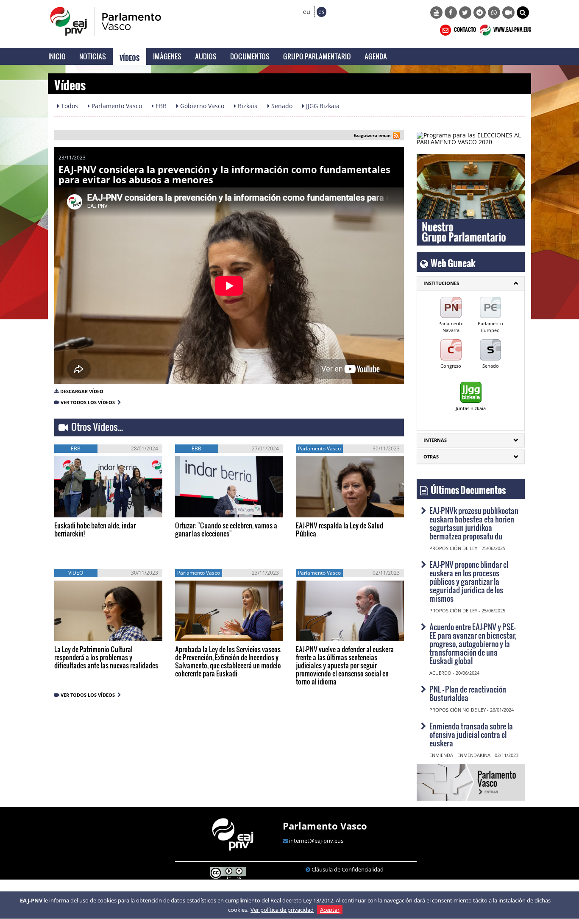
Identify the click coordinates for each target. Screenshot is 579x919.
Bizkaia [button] (247, 106)
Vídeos (129, 56)
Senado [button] (281, 106)
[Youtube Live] (508, 12)
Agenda (376, 56)
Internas (435, 440)
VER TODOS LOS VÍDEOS (89, 402)
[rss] (396, 136)
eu (306, 12)
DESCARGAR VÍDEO (81, 391)
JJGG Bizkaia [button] (322, 106)
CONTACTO (464, 28)
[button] (523, 12)
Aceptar (330, 909)
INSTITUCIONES (441, 283)
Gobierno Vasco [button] (201, 106)
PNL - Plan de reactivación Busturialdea (467, 693)
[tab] (470, 283)
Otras (431, 456)
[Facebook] (451, 12)
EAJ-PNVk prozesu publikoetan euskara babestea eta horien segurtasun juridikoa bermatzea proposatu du (473, 523)
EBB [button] (160, 106)
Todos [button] (68, 106)
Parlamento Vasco (325, 825)
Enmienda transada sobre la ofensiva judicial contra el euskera (471, 734)
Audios (206, 56)
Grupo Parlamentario (317, 56)
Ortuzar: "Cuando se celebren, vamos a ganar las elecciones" (226, 529)
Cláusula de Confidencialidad (348, 869)
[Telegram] (479, 12)
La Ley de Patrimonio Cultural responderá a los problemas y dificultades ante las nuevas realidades (106, 657)
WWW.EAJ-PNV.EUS (512, 28)
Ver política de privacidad (282, 909)
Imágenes (167, 56)
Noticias (92, 56)
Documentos (250, 56)
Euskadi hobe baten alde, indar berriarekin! (95, 529)
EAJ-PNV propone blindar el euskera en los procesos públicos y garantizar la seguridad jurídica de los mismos (468, 581)
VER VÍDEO (79, 508)
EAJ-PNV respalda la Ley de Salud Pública (339, 529)
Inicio (57, 56)
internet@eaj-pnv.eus (316, 840)
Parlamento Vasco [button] (116, 106)
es (321, 12)
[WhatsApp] (494, 12)
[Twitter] (465, 12)
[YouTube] (436, 12)
